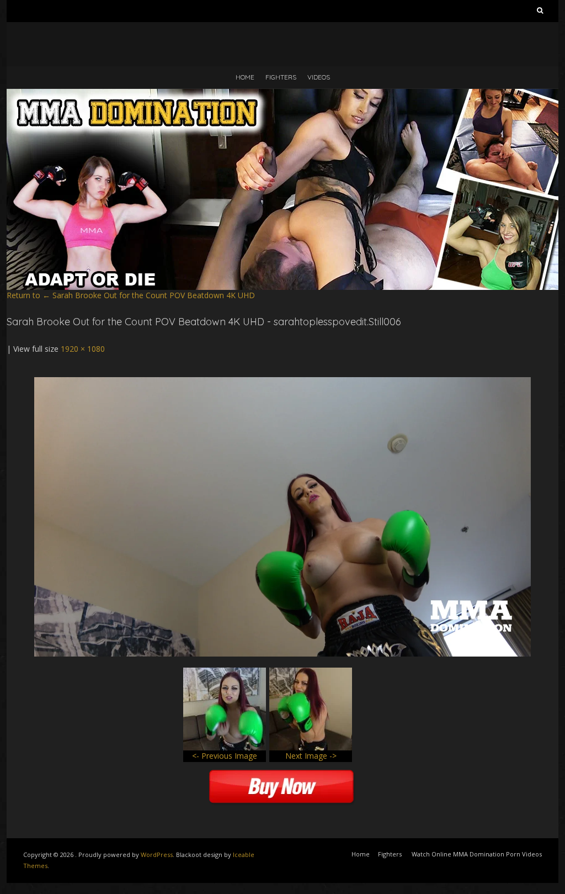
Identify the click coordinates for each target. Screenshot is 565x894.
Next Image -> (311, 755)
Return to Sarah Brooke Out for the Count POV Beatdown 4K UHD (131, 295)
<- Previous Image (224, 755)
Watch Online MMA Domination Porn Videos (477, 854)
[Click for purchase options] (282, 382)
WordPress (157, 854)
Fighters (280, 77)
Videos (318, 77)
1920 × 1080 (83, 348)
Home (245, 77)
